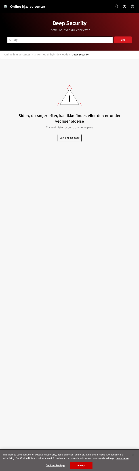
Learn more (122, 458)
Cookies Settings (55, 465)
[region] (69, 460)
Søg (123, 40)
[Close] (133, 455)
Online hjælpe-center (17, 54)
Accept (81, 465)
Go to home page (70, 138)
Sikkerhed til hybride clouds (51, 54)
